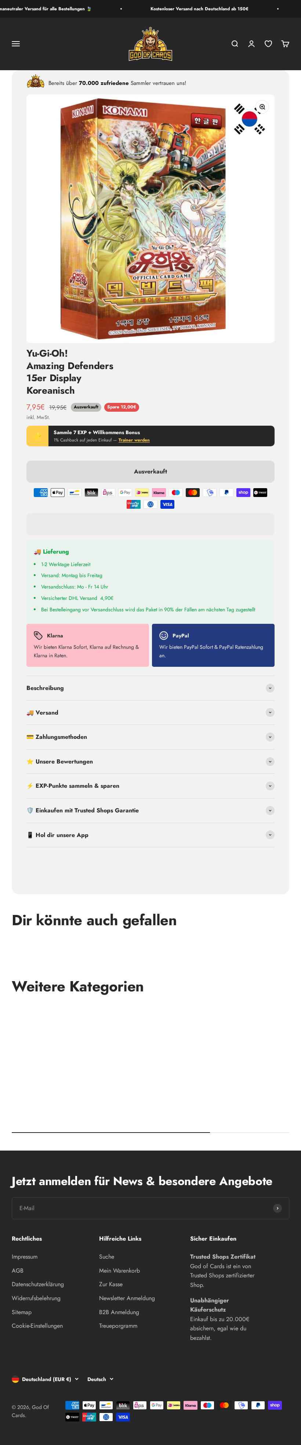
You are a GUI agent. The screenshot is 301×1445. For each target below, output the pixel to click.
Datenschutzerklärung (38, 1284)
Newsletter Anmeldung (127, 1298)
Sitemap (22, 1312)
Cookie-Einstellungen (37, 1325)
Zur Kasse (111, 1284)
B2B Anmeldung (119, 1312)
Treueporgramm (118, 1325)
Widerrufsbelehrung (36, 1298)
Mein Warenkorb (119, 1270)
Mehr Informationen (250, 863)
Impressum (24, 1256)
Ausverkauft (150, 471)
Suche (106, 1256)
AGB (17, 1270)
